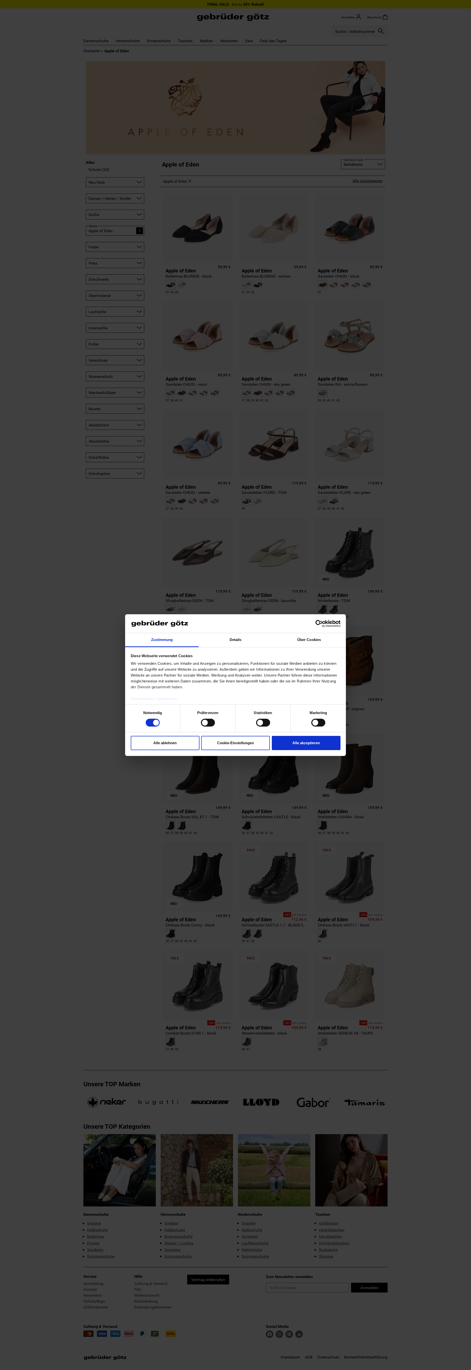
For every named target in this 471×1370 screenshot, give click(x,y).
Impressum (167, 699)
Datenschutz (142, 699)
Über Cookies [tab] (309, 640)
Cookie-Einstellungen (235, 743)
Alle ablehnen (165, 743)
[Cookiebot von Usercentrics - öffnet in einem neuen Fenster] (319, 623)
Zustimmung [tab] (162, 640)
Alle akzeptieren (306, 743)
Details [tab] (236, 640)
